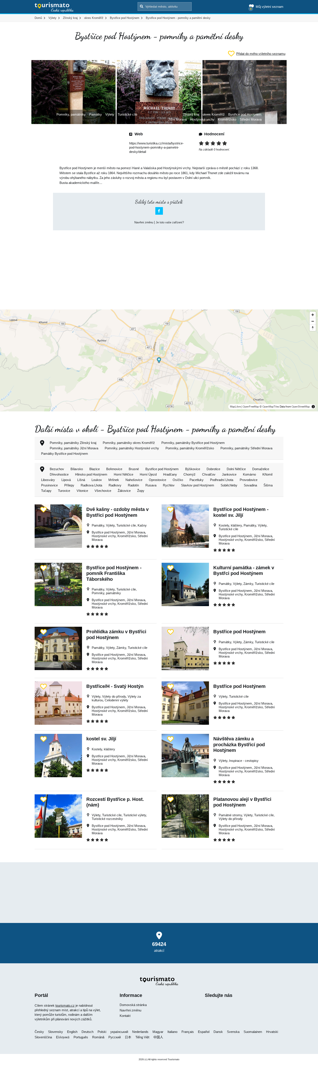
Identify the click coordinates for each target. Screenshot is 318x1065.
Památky (95, 114)
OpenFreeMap (251, 406)
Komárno (249, 474)
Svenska (233, 1031)
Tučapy (46, 490)
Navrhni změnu (143, 222)
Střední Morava (251, 119)
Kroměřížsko (227, 119)
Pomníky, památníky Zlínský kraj (73, 443)
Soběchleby (229, 485)
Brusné (134, 469)
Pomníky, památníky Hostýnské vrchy (132, 448)
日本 (128, 1037)
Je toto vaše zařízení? (170, 222)
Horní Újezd (148, 474)
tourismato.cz (65, 1005)
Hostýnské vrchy (202, 119)
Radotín (133, 485)
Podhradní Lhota (221, 480)
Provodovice (248, 480)
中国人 (158, 1037)
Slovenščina (43, 1037)
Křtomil (267, 474)
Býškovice (192, 469)
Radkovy (115, 485)
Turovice (64, 490)
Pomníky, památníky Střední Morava (246, 448)
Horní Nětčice (123, 474)
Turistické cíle (127, 114)
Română (98, 1037)
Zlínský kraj (191, 114)
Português (81, 1037)
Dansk (218, 1031)
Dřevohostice (59, 474)
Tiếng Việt (142, 1037)
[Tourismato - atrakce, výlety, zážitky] (54, 7)
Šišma (268, 485)
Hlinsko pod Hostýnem (91, 474)
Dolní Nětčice (236, 469)
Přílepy (69, 485)
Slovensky (55, 1031)
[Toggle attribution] (313, 406)
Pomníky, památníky (71, 114)
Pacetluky (197, 480)
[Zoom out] (313, 321)
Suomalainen (253, 1031)
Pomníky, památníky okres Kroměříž (129, 443)
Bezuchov (57, 469)
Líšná (81, 480)
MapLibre (235, 406)
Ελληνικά (62, 1037)
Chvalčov (208, 474)
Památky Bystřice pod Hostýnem (64, 453)
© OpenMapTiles (269, 406)
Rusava (150, 485)
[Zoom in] (313, 315)
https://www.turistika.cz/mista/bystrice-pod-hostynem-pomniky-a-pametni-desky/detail (156, 147)
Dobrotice (213, 469)
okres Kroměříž (214, 114)
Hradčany (170, 474)
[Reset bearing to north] (313, 327)
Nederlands (140, 1031)
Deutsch (87, 1031)
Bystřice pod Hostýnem (245, 114)
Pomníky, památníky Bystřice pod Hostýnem (193, 443)
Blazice (94, 469)
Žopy (140, 490)
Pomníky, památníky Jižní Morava (74, 448)
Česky (39, 1031)
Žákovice (124, 490)
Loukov (97, 480)
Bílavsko (77, 469)
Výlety (109, 114)
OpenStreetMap (301, 406)
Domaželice (260, 469)
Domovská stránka (133, 1005)
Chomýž (189, 474)
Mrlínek (113, 480)
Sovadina (250, 485)
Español (203, 1031)
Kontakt (125, 1016)
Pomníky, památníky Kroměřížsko (189, 448)
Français (187, 1031)
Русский (114, 1037)
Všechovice (103, 490)
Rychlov (169, 485)
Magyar (158, 1031)
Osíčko (178, 480)
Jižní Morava (177, 119)
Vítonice (82, 490)
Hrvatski (272, 1031)
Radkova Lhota (91, 485)
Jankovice (229, 474)
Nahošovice (133, 480)
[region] (159, 360)
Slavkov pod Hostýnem (197, 485)
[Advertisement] (159, 266)
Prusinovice (49, 485)
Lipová (66, 480)
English (72, 1031)
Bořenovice (114, 469)
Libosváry (48, 480)
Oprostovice (157, 480)
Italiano (172, 1031)
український (119, 1031)
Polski (102, 1031)
